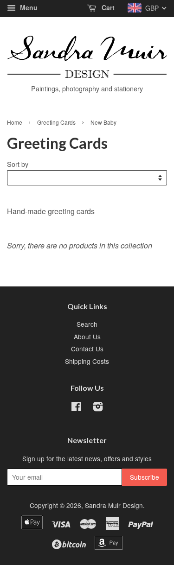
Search (87, 324)
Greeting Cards (56, 122)
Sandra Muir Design (114, 505)
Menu (28, 7)
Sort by (17, 164)
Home (14, 122)
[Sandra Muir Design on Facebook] (76, 408)
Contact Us (87, 348)
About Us (87, 336)
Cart (107, 7)
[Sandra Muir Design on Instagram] (98, 408)
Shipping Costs (87, 361)
